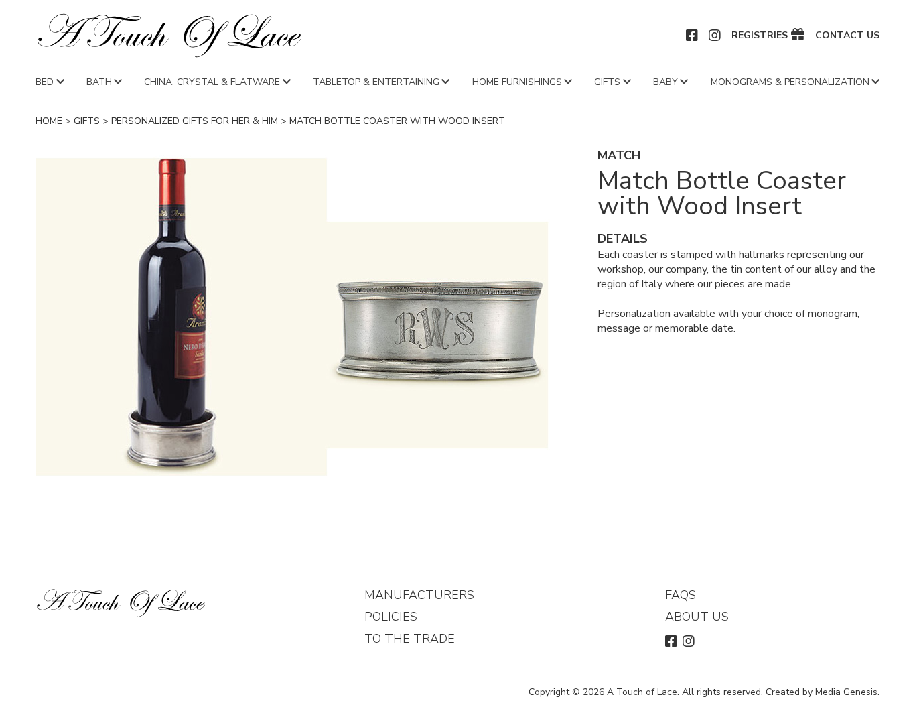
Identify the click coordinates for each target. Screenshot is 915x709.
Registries (759, 35)
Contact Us (847, 35)
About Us (697, 616)
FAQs (680, 595)
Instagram (715, 35)
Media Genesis (846, 692)
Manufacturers (419, 595)
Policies (390, 616)
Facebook (692, 35)
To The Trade (409, 639)
